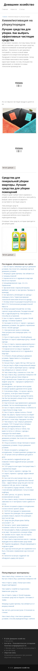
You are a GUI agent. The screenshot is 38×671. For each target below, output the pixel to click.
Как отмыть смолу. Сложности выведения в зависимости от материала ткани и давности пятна (19, 501)
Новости (13, 9)
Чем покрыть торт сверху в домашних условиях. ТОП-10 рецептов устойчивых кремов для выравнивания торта (17, 424)
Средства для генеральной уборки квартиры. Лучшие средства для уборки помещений (16, 185)
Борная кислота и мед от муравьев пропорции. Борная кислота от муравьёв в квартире (17, 351)
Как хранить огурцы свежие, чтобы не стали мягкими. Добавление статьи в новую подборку (18, 490)
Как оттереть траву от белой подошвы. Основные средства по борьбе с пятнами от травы (18, 597)
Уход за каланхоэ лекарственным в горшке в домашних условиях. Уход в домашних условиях (18, 445)
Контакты (7, 643)
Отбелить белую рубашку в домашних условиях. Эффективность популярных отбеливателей (17, 358)
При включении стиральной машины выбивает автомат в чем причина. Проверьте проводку (18, 290)
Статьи (21, 9)
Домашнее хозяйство (19, 4)
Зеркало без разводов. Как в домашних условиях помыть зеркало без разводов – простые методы (17, 515)
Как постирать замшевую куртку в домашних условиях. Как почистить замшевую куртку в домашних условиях (19, 269)
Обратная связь (10, 653)
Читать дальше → (8, 168)
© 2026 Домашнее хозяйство (14, 639)
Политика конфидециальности (15, 646)
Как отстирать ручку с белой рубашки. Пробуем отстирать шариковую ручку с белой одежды (18, 339)
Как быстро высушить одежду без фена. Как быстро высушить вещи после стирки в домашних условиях (17, 398)
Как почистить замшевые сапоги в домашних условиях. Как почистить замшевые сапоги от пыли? (18, 438)
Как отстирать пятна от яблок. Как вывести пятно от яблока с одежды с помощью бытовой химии (16, 431)
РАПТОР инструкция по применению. (17, 511)
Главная (5, 9)
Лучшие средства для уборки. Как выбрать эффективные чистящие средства (18, 34)
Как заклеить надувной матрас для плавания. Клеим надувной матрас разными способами (17, 461)
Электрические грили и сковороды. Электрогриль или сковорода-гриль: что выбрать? (16, 332)
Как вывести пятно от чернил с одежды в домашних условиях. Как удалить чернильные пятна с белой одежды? (18, 325)
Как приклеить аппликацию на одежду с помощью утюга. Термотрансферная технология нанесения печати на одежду (17, 297)
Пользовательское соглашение (24, 643)
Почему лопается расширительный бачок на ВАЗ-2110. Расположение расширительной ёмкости (19, 304)
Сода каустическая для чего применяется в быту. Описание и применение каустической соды (19, 551)
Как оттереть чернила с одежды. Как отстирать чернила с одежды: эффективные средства (18, 473)
